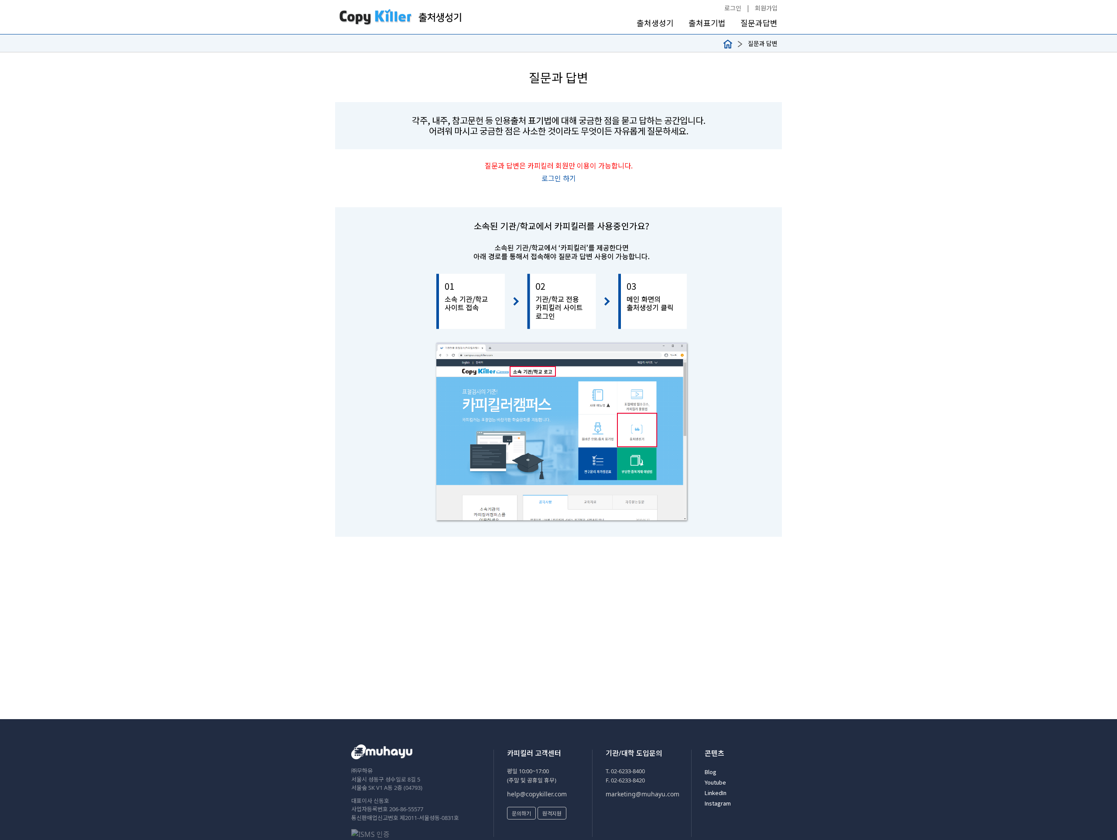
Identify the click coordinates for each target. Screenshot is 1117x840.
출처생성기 (655, 22)
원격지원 (552, 813)
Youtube (715, 782)
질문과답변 (759, 22)
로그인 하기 (558, 178)
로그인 (732, 7)
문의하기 (521, 813)
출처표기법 (707, 22)
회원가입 (766, 7)
